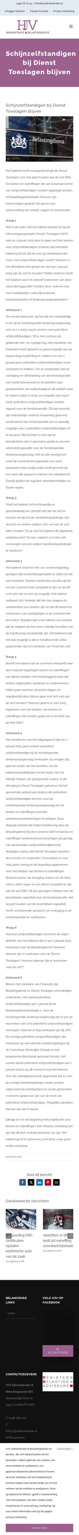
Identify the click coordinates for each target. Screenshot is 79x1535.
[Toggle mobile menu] (71, 26)
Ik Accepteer (58, 1350)
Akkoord (39, 1527)
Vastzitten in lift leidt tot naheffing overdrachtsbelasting (60, 1240)
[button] (9, 1236)
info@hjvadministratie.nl (49, 3)
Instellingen (64, 1448)
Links (11, 1313)
